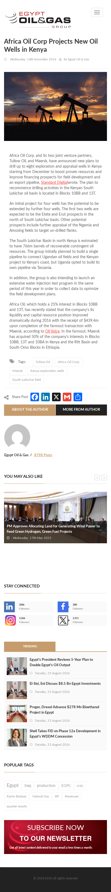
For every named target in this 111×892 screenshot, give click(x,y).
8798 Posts (43, 455)
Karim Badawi (16, 796)
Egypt (13, 785)
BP (57, 796)
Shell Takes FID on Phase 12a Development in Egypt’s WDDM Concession (65, 733)
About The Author (30, 410)
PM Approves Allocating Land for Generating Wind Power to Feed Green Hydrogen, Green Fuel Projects (53, 529)
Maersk (17, 370)
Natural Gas (40, 796)
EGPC (66, 786)
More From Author (81, 410)
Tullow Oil (43, 362)
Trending (30, 646)
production (46, 786)
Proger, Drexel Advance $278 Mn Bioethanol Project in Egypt (64, 710)
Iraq (28, 786)
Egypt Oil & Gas (78, 59)
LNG (80, 785)
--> (4, 620)
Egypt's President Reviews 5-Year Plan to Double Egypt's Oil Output (61, 662)
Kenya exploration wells (47, 370)
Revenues (72, 796)
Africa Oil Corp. (69, 362)
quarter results (17, 806)
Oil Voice (52, 331)
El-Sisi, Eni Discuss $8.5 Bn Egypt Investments (65, 684)
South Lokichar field (26, 379)
